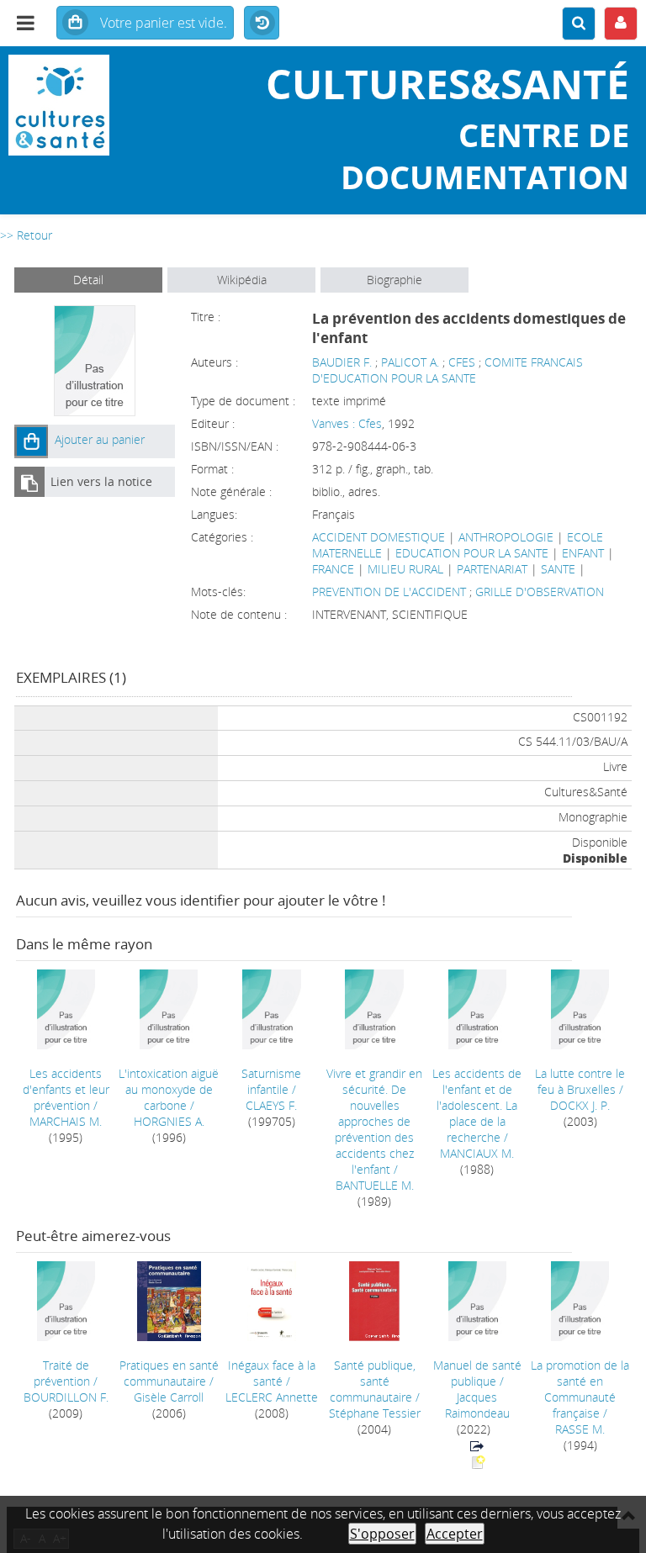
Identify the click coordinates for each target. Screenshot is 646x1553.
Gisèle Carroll (169, 1397)
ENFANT (583, 553)
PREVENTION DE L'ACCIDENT (390, 592)
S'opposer (382, 1533)
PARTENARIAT (492, 569)
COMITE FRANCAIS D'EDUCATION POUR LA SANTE (447, 370)
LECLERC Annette (271, 1397)
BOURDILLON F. (66, 1397)
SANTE (558, 569)
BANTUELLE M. (375, 1185)
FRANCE (333, 569)
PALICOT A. (410, 362)
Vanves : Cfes (347, 423)
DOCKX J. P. (580, 1105)
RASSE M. (580, 1429)
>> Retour (26, 235)
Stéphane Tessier (375, 1413)
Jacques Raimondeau (477, 1405)
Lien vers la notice (101, 481)
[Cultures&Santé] (107, 105)
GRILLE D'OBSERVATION (539, 592)
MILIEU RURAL (405, 569)
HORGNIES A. (169, 1121)
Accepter (454, 1533)
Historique (261, 23)
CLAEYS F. (271, 1105)
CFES (461, 362)
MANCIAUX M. (477, 1153)
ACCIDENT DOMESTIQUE (378, 537)
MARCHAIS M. (65, 1121)
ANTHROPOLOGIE (505, 537)
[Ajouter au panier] (31, 441)
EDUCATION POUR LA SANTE (471, 553)
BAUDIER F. (342, 362)
